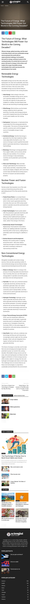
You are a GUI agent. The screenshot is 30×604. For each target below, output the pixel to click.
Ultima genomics (15, 407)
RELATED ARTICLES (7, 395)
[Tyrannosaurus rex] (5, 571)
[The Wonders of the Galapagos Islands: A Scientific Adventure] (8, 497)
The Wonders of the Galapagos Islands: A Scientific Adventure (7, 504)
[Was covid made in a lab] (5, 469)
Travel (3, 500)
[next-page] (5, 421)
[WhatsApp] (13, 33)
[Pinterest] (10, 33)
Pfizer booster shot (15, 474)
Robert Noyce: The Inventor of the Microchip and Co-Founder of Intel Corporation (22, 388)
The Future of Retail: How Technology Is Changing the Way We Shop (8, 387)
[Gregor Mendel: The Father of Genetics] (5, 483)
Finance (3, 453)
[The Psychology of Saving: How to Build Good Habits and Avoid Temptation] (15, 444)
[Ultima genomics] (5, 408)
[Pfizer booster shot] (5, 476)
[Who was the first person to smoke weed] (8, 512)
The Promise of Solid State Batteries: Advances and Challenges (22, 504)
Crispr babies (14, 399)
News (17, 516)
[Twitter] (6, 33)
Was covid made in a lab (16, 467)
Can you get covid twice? (16, 554)
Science (6, 5)
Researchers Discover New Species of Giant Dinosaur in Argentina (21, 520)
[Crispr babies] (5, 401)
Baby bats (13, 414)
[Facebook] (3, 33)
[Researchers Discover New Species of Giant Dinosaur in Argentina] (22, 512)
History (3, 516)
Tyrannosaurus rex (15, 569)
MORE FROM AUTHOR (19, 395)
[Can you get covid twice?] (5, 556)
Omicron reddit (14, 561)
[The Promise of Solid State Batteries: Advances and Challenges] (22, 497)
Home (2, 5)
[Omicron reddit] (5, 563)
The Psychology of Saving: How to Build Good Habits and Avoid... (14, 457)
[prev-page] (2, 421)
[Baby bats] (5, 416)
